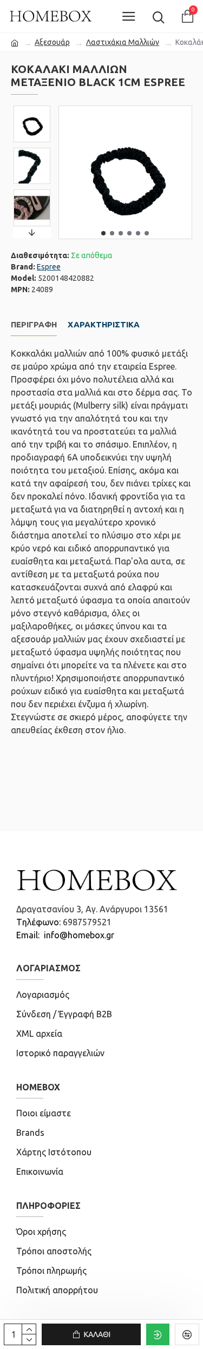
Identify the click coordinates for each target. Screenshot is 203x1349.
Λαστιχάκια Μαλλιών (122, 42)
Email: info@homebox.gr (65, 935)
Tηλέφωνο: (39, 922)
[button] (103, 233)
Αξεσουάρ (52, 42)
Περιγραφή (34, 324)
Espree (49, 266)
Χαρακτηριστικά (104, 324)
